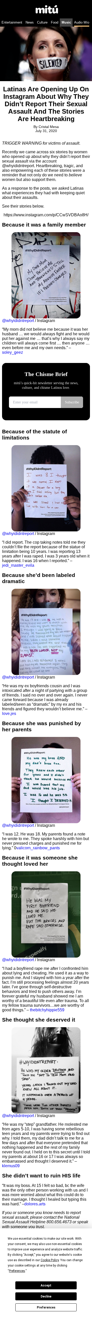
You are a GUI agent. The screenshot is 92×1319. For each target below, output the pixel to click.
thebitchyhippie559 (47, 1010)
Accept (46, 1285)
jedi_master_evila (18, 565)
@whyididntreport (18, 320)
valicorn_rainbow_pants (38, 848)
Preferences (46, 1307)
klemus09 (11, 1166)
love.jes (9, 713)
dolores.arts (34, 1204)
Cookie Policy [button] (50, 1260)
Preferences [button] (17, 1271)
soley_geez (12, 352)
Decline (46, 1296)
